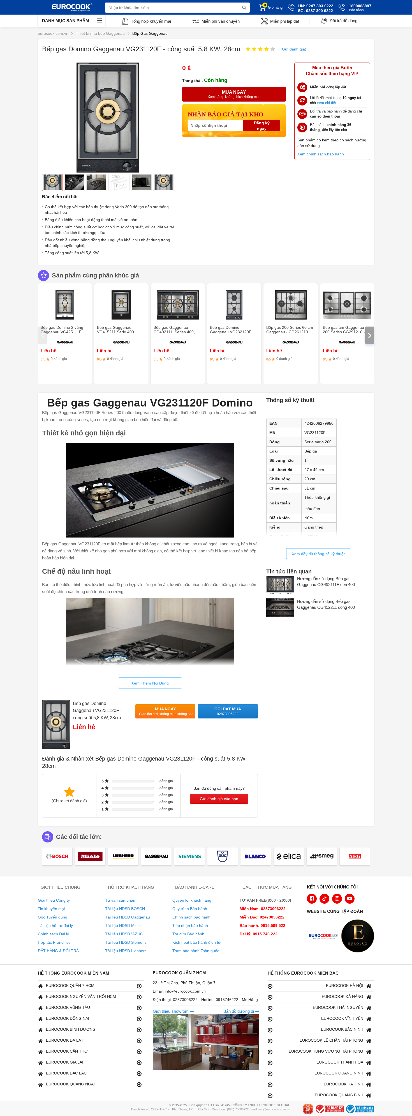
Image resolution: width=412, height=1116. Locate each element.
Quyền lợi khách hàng (191, 900)
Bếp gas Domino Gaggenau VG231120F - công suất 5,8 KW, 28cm (97, 710)
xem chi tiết (326, 103)
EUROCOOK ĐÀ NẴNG (342, 996)
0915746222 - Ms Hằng (237, 999)
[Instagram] (337, 899)
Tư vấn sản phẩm (120, 900)
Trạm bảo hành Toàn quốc (195, 951)
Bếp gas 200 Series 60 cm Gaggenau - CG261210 (289, 329)
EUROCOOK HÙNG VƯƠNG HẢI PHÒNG (326, 1051)
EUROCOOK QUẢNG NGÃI (70, 1084)
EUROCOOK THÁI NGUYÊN (338, 1007)
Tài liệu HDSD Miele (123, 925)
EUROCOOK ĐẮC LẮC (66, 1073)
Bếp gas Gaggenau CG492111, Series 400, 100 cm (174, 332)
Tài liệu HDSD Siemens (126, 942)
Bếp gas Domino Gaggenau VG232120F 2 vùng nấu (232, 332)
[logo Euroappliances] (325, 936)
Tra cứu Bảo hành (188, 934)
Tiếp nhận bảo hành (190, 925)
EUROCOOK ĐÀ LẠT (65, 1040)
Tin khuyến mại (51, 908)
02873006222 (186, 999)
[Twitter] (324, 899)
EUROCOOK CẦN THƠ (67, 1051)
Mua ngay (166, 711)
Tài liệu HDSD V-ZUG (124, 934)
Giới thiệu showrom (171, 1011)
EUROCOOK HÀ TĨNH (343, 1084)
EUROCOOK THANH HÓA (339, 1062)
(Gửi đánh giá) (293, 49)
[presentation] (42, 335)
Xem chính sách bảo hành (320, 154)
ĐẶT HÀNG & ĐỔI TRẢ (58, 951)
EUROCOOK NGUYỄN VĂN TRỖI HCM (81, 996)
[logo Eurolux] (359, 936)
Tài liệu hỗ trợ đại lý (55, 925)
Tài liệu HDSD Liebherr (125, 951)
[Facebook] (312, 899)
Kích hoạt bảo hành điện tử (196, 942)
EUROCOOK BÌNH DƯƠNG (71, 1029)
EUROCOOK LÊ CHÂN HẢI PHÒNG (331, 1040)
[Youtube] (350, 899)
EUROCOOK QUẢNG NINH (338, 1073)
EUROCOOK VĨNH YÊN (342, 1018)
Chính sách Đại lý (53, 934)
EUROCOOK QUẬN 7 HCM (70, 985)
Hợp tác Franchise (54, 942)
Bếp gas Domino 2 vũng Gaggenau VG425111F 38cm (62, 332)
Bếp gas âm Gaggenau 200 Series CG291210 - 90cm (344, 332)
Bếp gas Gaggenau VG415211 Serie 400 (115, 329)
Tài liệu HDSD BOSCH (125, 908)
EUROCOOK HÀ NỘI (344, 985)
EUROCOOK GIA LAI (64, 1062)
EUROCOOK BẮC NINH (342, 1029)
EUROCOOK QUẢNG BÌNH (339, 1095)
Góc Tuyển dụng (52, 917)
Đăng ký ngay (262, 126)
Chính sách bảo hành (191, 917)
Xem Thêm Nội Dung (150, 683)
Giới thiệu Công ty (54, 900)
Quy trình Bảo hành (189, 908)
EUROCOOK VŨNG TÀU (68, 1007)
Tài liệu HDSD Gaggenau (127, 917)
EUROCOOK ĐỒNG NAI (67, 1018)
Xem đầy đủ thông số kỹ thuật (318, 554)
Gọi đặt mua (227, 711)
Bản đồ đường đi (239, 1011)
